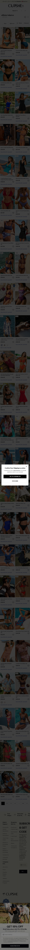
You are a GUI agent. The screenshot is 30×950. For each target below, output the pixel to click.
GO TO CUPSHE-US (15, 476)
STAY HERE (15, 481)
